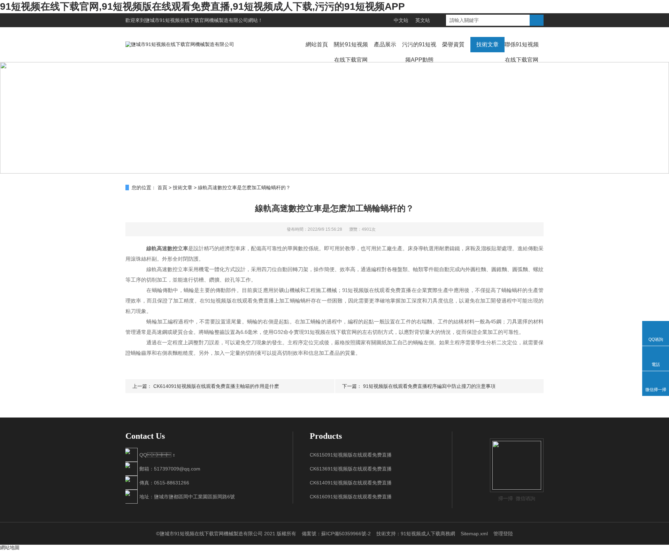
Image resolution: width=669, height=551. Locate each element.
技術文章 (487, 44)
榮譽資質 (453, 44)
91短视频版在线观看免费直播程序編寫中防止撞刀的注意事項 (429, 386)
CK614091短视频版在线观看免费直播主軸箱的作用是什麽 (216, 386)
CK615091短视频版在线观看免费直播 (351, 455)
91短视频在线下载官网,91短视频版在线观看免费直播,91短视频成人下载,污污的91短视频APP (202, 6)
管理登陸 (503, 533)
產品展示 (385, 44)
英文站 (422, 20)
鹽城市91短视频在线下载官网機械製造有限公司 (196, 20)
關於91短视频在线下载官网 (351, 52)
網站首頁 (317, 44)
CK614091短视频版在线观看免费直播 (351, 482)
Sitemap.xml (474, 533)
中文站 (401, 20)
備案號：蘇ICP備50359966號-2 (336, 533)
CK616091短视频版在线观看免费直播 (351, 496)
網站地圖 (10, 547)
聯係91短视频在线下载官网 (522, 52)
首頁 (162, 187)
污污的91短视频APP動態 (419, 52)
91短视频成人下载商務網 (428, 533)
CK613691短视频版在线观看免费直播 (351, 469)
